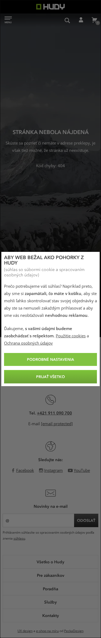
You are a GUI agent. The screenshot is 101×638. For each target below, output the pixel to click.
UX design (25, 631)
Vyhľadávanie (67, 20)
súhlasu (19, 538)
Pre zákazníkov (50, 575)
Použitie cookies (71, 336)
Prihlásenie (81, 20)
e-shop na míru (47, 631)
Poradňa (50, 588)
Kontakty (50, 615)
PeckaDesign (73, 631)
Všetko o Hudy (50, 561)
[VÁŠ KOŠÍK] (94, 20)
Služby (50, 601)
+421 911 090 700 (54, 412)
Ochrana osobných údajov (28, 343)
